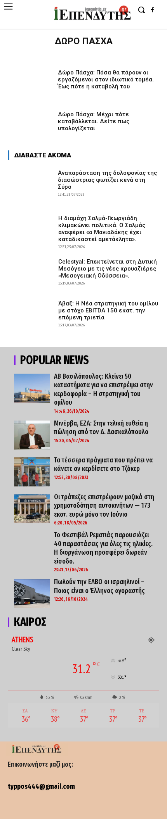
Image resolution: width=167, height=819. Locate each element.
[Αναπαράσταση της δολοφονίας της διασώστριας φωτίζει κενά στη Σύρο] (30, 184)
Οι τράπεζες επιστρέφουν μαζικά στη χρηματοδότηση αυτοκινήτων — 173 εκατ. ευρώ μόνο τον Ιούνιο (104, 506)
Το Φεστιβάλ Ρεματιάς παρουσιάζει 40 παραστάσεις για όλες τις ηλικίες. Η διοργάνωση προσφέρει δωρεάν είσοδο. (103, 548)
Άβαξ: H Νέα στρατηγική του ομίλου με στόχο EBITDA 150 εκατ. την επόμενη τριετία (108, 310)
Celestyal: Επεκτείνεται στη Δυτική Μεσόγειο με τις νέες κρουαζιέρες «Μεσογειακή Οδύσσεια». (107, 268)
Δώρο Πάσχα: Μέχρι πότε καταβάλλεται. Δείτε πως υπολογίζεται (93, 121)
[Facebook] (152, 10)
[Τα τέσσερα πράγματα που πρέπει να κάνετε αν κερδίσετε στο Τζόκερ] (32, 471)
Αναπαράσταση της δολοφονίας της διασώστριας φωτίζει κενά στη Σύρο (107, 179)
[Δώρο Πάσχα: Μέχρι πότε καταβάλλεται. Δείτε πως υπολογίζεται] (30, 126)
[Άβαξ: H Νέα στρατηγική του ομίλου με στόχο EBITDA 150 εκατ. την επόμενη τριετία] (30, 315)
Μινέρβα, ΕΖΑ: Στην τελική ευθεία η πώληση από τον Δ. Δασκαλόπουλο (101, 427)
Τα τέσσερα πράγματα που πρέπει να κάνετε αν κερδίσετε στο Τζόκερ (103, 464)
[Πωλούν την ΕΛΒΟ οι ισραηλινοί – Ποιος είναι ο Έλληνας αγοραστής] (32, 593)
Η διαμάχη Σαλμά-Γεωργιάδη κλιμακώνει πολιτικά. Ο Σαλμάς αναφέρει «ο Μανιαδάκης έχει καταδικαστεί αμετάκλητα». (101, 229)
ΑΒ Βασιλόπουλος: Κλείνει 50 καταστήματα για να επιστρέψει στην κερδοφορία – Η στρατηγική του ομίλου (103, 389)
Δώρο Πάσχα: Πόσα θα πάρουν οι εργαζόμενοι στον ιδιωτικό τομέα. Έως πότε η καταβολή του (106, 79)
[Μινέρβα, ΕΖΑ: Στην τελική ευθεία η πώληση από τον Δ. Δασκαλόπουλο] (32, 435)
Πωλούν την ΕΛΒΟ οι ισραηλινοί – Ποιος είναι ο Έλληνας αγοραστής (99, 586)
